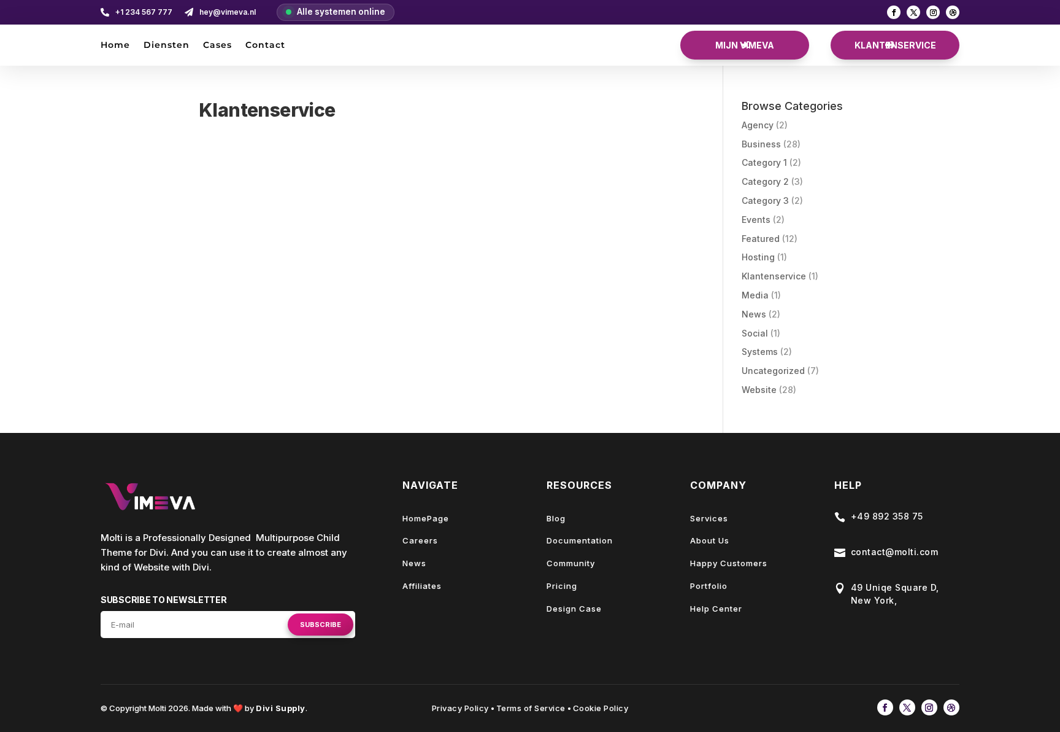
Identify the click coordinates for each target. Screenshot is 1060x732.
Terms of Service (531, 708)
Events (756, 219)
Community (571, 563)
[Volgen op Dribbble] (952, 12)
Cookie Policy (601, 708)
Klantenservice (895, 45)
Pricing (562, 586)
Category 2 (765, 181)
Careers (420, 540)
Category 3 (765, 200)
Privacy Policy (460, 708)
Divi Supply (280, 708)
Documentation (580, 540)
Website (759, 389)
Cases (217, 45)
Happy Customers (728, 563)
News (754, 314)
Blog (556, 518)
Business (761, 144)
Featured (761, 238)
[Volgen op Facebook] (894, 12)
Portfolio (709, 586)
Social (755, 333)
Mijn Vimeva (744, 45)
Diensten (167, 45)
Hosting (758, 257)
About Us (709, 540)
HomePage (425, 518)
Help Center (716, 608)
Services (709, 518)
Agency (758, 125)
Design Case (574, 608)
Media (755, 295)
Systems (760, 351)
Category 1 (764, 162)
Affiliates (422, 586)
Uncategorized (773, 370)
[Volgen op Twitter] (913, 12)
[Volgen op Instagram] (933, 12)
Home (115, 45)
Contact (265, 45)
